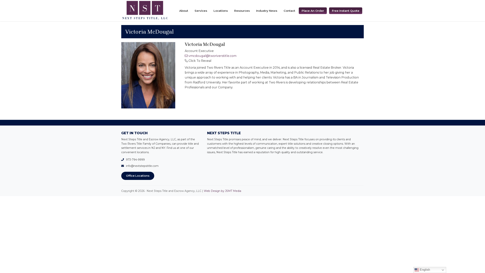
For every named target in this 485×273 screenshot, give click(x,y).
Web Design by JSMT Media (222, 191)
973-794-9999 (135, 159)
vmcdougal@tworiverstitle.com (212, 56)
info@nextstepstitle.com (142, 166)
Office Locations (137, 175)
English (424, 269)
